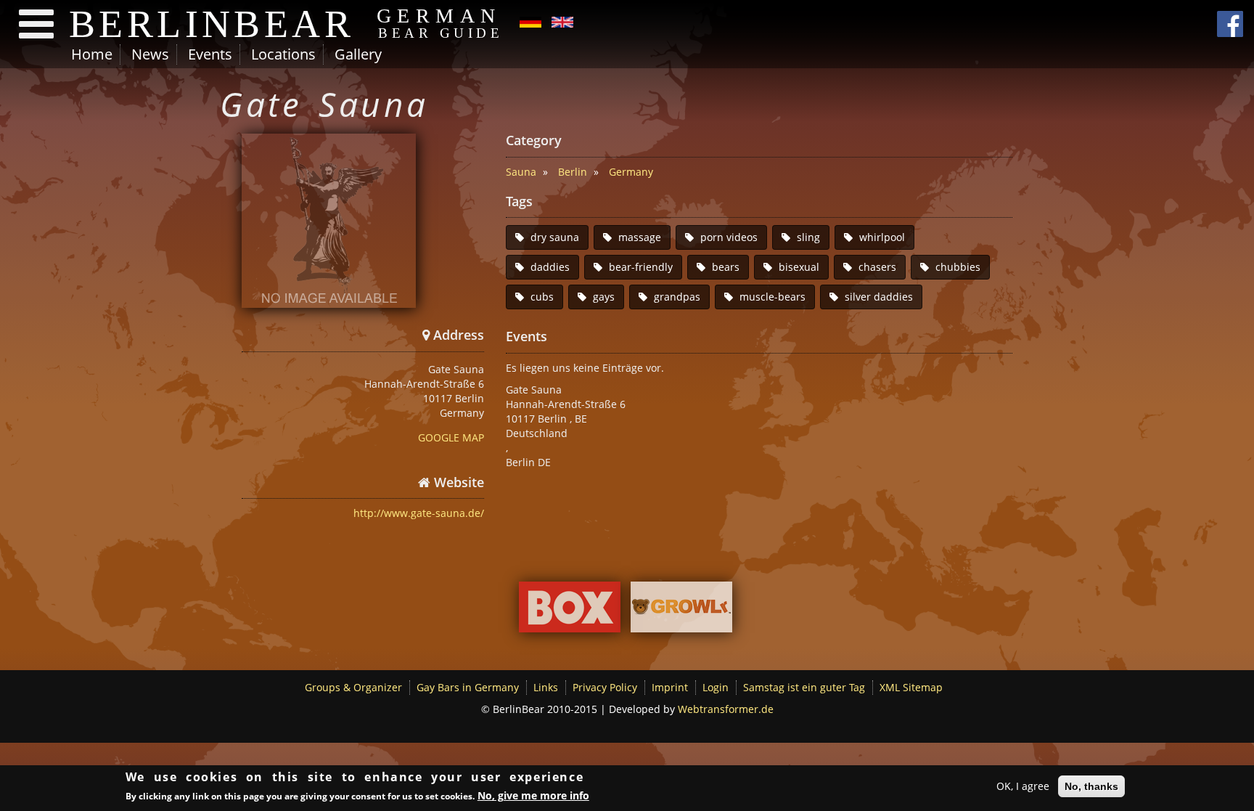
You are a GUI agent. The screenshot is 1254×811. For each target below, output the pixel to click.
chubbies (957, 267)
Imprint (670, 687)
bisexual (799, 267)
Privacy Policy (605, 687)
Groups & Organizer (353, 687)
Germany (631, 172)
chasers (877, 267)
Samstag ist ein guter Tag (804, 687)
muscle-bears (772, 296)
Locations (283, 54)
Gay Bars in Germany (468, 687)
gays (604, 296)
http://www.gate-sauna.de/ (418, 513)
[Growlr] (681, 611)
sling (808, 237)
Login (715, 687)
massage (639, 237)
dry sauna (554, 237)
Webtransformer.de (726, 709)
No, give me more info (533, 795)
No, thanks (1091, 786)
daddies (550, 267)
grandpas (677, 296)
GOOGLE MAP (451, 437)
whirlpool (882, 237)
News (150, 54)
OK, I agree (1022, 786)
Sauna (521, 172)
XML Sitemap (911, 687)
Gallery (358, 54)
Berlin (572, 172)
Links (545, 687)
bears (725, 267)
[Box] (569, 611)
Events (210, 54)
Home (91, 54)
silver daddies (879, 296)
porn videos (729, 237)
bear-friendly (641, 267)
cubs (542, 296)
